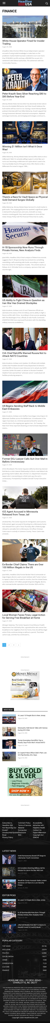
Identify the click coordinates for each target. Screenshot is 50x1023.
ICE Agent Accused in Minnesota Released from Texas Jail (20, 513)
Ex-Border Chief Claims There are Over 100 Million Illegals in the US (22, 566)
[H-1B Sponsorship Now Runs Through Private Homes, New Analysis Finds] (25, 233)
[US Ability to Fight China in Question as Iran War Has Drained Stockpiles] (25, 286)
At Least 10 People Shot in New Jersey (31, 715)
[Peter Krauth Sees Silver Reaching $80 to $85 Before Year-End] (25, 79)
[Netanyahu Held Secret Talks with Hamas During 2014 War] (9, 731)
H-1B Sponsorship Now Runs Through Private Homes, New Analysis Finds (23, 249)
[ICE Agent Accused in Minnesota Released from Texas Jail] (25, 497)
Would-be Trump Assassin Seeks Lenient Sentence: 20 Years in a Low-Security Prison (32, 883)
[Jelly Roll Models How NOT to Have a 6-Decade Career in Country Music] (9, 928)
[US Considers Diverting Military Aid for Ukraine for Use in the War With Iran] (9, 871)
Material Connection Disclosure (22, 830)
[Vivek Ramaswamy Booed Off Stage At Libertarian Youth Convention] (9, 859)
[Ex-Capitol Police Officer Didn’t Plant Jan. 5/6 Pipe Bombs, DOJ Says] (9, 756)
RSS (19, 835)
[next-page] (19, 645)
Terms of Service (24, 825)
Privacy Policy (7, 837)
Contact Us (37, 830)
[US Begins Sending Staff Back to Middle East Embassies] (25, 392)
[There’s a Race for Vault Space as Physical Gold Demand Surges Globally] (25, 183)
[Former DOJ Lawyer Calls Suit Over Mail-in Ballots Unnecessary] (25, 444)
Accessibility (37, 823)
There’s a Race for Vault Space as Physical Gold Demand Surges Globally (25, 198)
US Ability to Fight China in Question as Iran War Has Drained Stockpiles (23, 302)
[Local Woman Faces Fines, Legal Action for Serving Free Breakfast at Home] (25, 601)
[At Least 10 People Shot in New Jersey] (9, 719)
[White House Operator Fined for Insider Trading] (25, 27)
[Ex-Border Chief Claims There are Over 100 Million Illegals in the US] (25, 550)
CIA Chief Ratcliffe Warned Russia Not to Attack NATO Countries (24, 354)
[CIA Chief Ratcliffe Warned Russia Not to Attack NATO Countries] (25, 339)
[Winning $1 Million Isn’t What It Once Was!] (25, 132)
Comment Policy (24, 823)
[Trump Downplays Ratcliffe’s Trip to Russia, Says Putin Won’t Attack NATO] (9, 744)
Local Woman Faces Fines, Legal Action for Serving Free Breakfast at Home (23, 616)
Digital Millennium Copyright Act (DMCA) (39, 835)
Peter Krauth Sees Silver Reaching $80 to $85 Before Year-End (24, 95)
